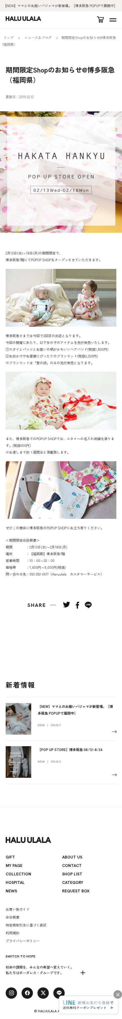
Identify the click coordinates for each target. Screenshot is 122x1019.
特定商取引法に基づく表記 (26, 925)
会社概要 (12, 917)
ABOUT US (72, 857)
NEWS (11, 890)
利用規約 (12, 932)
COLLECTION (18, 874)
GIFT (10, 857)
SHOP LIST (72, 874)
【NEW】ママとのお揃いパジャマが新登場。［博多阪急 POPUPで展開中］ (60, 5)
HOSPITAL (15, 882)
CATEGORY (72, 882)
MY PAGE (14, 865)
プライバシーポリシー (23, 940)
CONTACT (72, 865)
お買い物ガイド (18, 909)
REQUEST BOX (75, 890)
